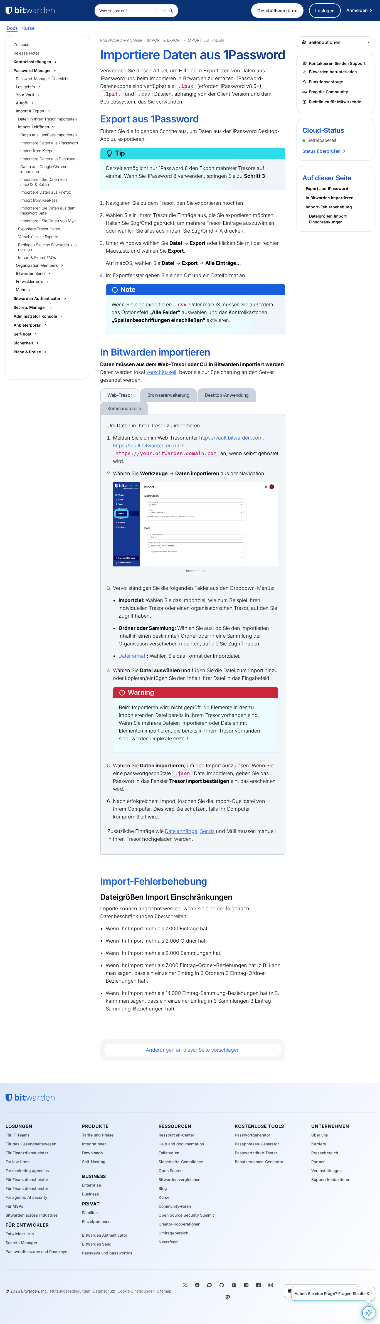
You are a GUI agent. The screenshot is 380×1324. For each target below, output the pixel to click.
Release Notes (27, 53)
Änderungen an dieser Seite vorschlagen (193, 1050)
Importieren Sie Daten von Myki (48, 220)
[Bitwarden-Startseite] (47, 10)
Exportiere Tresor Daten (39, 228)
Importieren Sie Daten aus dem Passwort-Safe (47, 210)
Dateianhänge (181, 831)
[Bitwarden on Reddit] (197, 1285)
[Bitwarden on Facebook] (258, 1285)
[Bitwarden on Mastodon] (227, 1297)
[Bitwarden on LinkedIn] (246, 1285)
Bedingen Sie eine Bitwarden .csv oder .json (48, 247)
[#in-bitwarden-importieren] (96, 352)
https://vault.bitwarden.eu (142, 445)
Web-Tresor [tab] (119, 395)
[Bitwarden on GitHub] (221, 1285)
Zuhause (21, 44)
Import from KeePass (39, 200)
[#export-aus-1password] (96, 119)
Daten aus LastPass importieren (48, 134)
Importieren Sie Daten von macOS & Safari (43, 182)
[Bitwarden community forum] (209, 1285)
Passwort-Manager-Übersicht (42, 78)
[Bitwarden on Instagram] (270, 1285)
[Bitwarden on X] (185, 1285)
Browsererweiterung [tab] (168, 395)
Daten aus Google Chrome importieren (43, 169)
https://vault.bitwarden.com (231, 438)
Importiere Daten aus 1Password (49, 142)
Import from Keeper (37, 150)
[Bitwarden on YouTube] (234, 1285)
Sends (207, 831)
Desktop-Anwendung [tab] (227, 395)
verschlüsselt (161, 372)
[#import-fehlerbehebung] (96, 881)
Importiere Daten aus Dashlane (47, 158)
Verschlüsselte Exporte (38, 236)
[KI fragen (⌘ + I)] (369, 1313)
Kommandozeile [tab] (124, 408)
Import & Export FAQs (37, 257)
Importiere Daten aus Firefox (45, 192)
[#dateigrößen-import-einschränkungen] (97, 897)
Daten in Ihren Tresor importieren (47, 119)
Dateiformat (132, 656)
